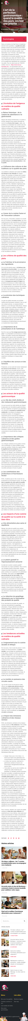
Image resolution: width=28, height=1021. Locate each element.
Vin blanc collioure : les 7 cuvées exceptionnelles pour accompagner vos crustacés (13, 863)
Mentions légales (18, 999)
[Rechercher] (24, 921)
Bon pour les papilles (6, 999)
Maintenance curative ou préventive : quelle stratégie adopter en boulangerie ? (17, 962)
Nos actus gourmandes (4, 1009)
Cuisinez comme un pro (6, 1002)
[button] (2, 3)
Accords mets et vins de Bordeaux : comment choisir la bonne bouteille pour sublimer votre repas (13, 888)
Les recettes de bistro (7, 1005)
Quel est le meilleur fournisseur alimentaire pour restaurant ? (12, 912)
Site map (16, 1001)
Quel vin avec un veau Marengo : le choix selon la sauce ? (17, 971)
